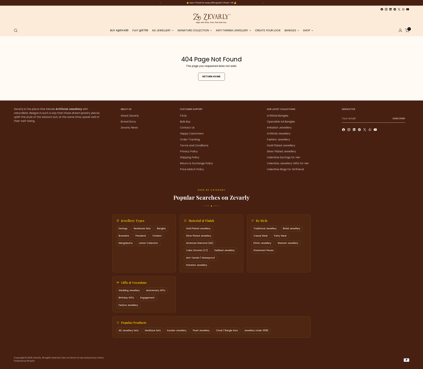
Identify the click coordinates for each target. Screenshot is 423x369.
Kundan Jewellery (177, 330)
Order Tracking (190, 139)
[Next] (262, 3)
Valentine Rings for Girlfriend (285, 169)
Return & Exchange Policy (196, 163)
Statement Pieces (263, 250)
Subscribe (399, 118)
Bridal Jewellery (291, 228)
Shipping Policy (189, 157)
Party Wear (280, 235)
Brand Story (128, 121)
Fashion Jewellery (278, 139)
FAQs (183, 116)
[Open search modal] (15, 30)
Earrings (123, 228)
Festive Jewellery (128, 305)
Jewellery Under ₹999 (256, 330)
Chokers (157, 235)
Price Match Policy (192, 169)
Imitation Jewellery (279, 127)
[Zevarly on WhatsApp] (403, 9)
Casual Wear (260, 235)
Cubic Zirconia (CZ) (197, 250)
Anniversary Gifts (155, 290)
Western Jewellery (288, 243)
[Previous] (160, 3)
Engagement (147, 297)
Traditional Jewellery (265, 228)
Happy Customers (192, 133)
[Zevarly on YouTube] (407, 9)
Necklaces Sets (142, 228)
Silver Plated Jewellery (281, 151)
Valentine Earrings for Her (283, 157)
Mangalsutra (126, 243)
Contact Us (187, 127)
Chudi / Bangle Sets (227, 330)
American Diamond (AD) (199, 243)
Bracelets (124, 235)
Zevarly (37, 357)
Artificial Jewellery (279, 133)
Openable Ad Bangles (281, 121)
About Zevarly (130, 116)
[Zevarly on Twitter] (399, 9)
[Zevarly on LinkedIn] (390, 9)
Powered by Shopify (24, 360)
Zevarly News (129, 127)
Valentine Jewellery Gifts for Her (288, 163)
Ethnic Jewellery (262, 243)
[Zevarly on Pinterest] (394, 9)
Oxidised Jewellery (224, 250)
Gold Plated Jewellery (281, 145)
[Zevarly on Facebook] (381, 9)
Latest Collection (148, 243)
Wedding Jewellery (129, 290)
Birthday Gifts (126, 297)
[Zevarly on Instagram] (386, 9)
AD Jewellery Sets (129, 330)
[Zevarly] (211, 18)
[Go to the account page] (400, 30)
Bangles (161, 228)
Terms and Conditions (194, 145)
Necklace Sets (153, 330)
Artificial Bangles (277, 116)
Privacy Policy (189, 151)
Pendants (140, 235)
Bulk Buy (185, 121)
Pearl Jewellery (201, 330)
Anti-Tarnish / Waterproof (200, 257)
